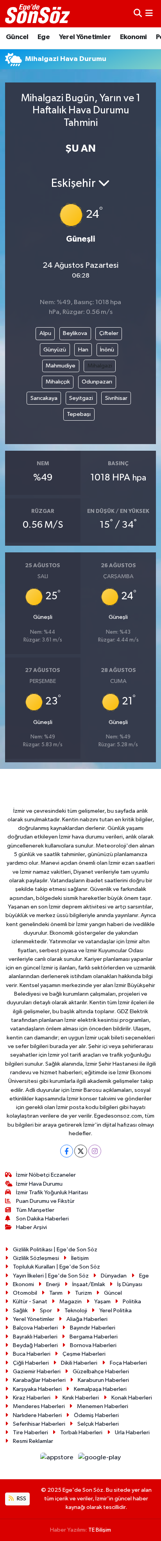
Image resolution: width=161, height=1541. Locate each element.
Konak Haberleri (131, 1398)
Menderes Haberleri (39, 1406)
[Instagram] (94, 1151)
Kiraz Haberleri (31, 1398)
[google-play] (100, 1459)
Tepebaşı (79, 414)
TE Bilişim (99, 1530)
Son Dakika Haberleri (42, 1219)
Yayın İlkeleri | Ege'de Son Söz (51, 1276)
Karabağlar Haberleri (39, 1380)
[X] (80, 1151)
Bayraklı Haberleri (35, 1337)
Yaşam (102, 1301)
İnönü (107, 350)
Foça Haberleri (128, 1363)
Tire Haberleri (30, 1432)
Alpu (45, 333)
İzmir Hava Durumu (39, 1184)
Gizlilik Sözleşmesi (36, 1258)
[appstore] (58, 1459)
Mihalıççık (58, 382)
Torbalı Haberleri (81, 1432)
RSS (21, 1499)
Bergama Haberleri (94, 1337)
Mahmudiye (60, 366)
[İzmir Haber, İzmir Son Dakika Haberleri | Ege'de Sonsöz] (38, 14)
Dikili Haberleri (79, 1363)
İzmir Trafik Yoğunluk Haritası (52, 1192)
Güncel (17, 37)
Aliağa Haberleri (86, 1319)
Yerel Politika (115, 1310)
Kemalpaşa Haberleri (100, 1389)
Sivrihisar (116, 398)
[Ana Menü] (149, 13)
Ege (44, 37)
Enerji (53, 1284)
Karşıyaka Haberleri (37, 1389)
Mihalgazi (100, 366)
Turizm (83, 1293)
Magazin (70, 1301)
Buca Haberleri (31, 1354)
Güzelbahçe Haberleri (101, 1371)
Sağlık (20, 1310)
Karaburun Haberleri (103, 1380)
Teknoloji (75, 1310)
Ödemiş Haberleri (96, 1415)
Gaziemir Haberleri (37, 1371)
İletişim (80, 1258)
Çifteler (108, 333)
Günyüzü (54, 350)
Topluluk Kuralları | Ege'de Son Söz (56, 1267)
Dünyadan (114, 1276)
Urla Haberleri (132, 1432)
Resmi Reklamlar (33, 1441)
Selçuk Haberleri (98, 1424)
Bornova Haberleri (93, 1345)
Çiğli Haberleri (31, 1363)
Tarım (56, 1293)
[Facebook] (66, 1151)
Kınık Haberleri (81, 1398)
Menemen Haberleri (102, 1406)
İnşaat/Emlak (88, 1284)
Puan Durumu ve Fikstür (45, 1201)
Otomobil (25, 1293)
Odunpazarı (97, 382)
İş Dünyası (129, 1284)
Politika (132, 1301)
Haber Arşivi (31, 1227)
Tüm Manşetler (35, 1210)
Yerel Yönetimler (85, 37)
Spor (46, 1310)
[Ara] (138, 13)
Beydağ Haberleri (35, 1345)
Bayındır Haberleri (92, 1328)
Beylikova (75, 333)
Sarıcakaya (43, 398)
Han (83, 350)
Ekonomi (133, 37)
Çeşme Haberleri (84, 1354)
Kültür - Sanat (30, 1301)
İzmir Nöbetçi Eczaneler (46, 1175)
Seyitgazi (81, 398)
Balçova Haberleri (35, 1328)
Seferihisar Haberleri (39, 1424)
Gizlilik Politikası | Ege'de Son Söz (55, 1250)
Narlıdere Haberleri (37, 1415)
